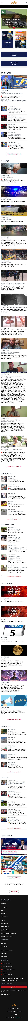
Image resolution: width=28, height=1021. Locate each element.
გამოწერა (14, 987)
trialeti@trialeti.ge (7, 963)
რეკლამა (10, 529)
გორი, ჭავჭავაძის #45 (8, 969)
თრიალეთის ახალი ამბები (20, 307)
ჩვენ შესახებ (4, 956)
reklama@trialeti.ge (7, 966)
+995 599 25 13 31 (7, 974)
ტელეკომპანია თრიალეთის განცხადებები (12, 93)
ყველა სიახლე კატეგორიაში (14, 154)
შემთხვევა (9, 199)
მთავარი (3, 943)
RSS (2, 449)
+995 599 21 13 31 (7, 972)
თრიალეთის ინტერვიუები (7, 353)
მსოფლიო (10, 731)
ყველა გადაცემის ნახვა (14, 877)
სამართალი (10, 177)
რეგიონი (3, 177)
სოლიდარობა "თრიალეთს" (8, 450)
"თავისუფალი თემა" (19, 117)
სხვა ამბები (4, 599)
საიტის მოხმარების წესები (14, 1011)
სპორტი (10, 782)
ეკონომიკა (4, 903)
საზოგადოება (10, 283)
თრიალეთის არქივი (6, 936)
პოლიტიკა (3, 92)
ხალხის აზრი (4, 930)
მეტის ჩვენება (14, 891)
